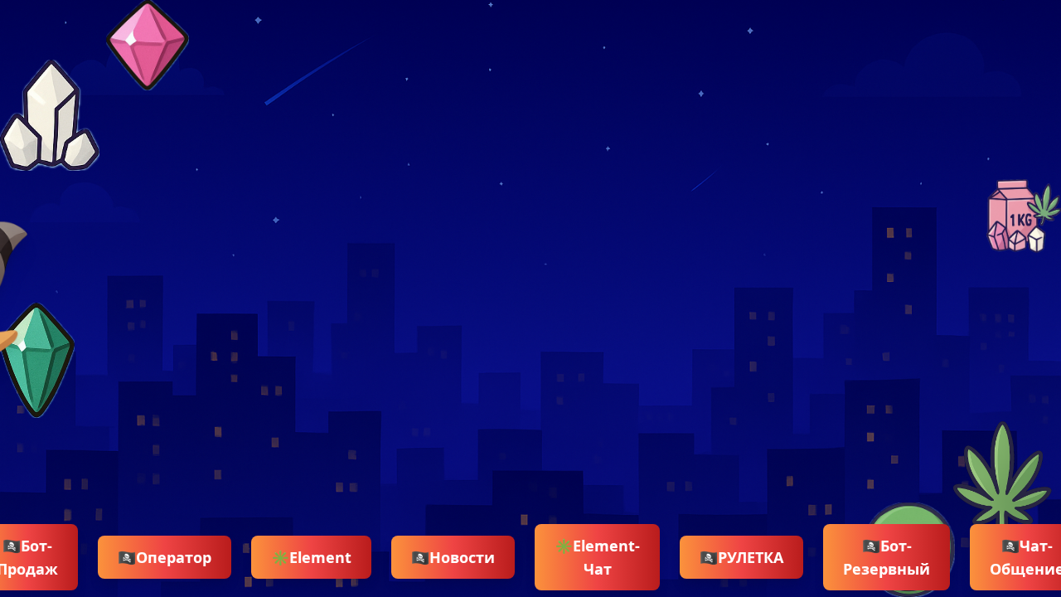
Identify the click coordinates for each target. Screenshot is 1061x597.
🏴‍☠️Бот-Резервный (886, 557)
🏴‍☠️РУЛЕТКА (741, 557)
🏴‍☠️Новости (453, 557)
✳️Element (311, 557)
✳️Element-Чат (597, 557)
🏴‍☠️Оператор (164, 557)
